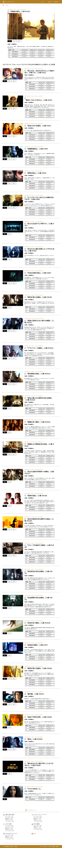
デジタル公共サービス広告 (10, 821)
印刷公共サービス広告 (9, 819)
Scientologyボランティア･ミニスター (11, 833)
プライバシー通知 (43, 846)
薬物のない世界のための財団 (10, 814)
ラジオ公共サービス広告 (9, 817)
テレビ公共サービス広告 (9, 815)
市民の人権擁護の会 (37, 823)
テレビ (7, 5)
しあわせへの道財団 (9, 823)
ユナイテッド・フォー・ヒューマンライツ (17, 9)
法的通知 (56, 846)
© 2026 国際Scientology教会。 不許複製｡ (10, 846)
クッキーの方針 (48, 846)
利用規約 (53, 846)
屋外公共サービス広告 (9, 818)
